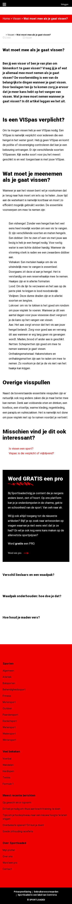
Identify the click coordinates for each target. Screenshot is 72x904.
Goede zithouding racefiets (18, 831)
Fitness (7, 695)
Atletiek (7, 677)
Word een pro (15, 553)
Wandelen (8, 765)
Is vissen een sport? (21, 448)
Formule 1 (8, 783)
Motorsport (9, 702)
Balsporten (9, 683)
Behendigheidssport (14, 689)
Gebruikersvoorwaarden (46, 892)
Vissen (17, 18)
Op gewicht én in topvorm (17, 802)
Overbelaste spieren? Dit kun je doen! (23, 825)
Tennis (6, 777)
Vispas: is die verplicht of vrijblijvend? (31, 453)
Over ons (8, 856)
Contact (7, 869)
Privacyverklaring (22, 892)
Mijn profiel (9, 850)
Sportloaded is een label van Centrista (37, 895)
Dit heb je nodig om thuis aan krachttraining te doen (31, 808)
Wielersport (9, 733)
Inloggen (64, 4)
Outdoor (7, 708)
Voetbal (7, 758)
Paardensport (10, 714)
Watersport (9, 727)
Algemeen (8, 670)
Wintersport (9, 740)
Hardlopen (8, 771)
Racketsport (10, 721)
